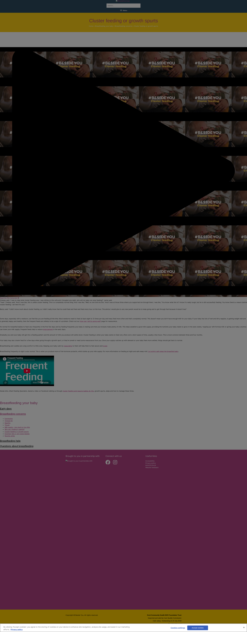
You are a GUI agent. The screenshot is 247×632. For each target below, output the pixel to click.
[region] (123, 628)
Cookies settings (178, 628)
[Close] (244, 627)
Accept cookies (198, 628)
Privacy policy (17, 630)
